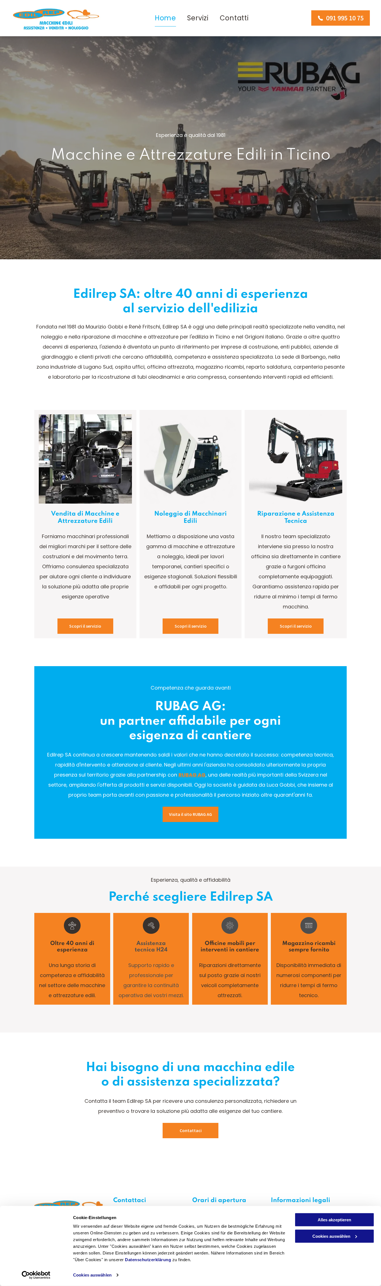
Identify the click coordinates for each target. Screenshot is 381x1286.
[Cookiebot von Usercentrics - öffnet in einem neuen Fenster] (36, 1275)
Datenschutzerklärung (148, 1259)
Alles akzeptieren (334, 1219)
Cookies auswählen (92, 1275)
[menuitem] (165, 18)
